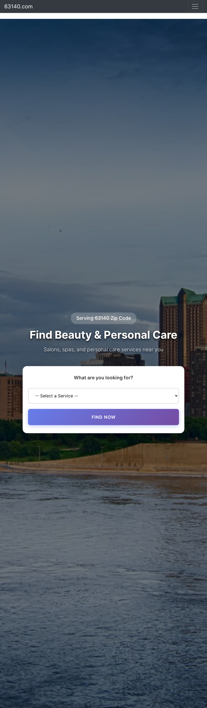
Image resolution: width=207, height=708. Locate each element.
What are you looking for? (103, 377)
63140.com (18, 6)
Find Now (104, 417)
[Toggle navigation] (195, 6)
